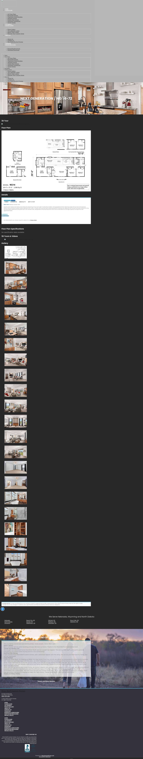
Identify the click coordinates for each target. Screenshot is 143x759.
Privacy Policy (33, 220)
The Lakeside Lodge (13, 31)
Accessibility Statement (44, 756)
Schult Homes (12, 22)
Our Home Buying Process (15, 42)
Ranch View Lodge (13, 32)
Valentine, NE (74, 621)
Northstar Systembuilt (14, 21)
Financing (8, 43)
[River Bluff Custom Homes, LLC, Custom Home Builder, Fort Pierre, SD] (30, 748)
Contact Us (11, 40)
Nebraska (7, 620)
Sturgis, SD (29, 621)
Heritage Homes (12, 18)
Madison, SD (52, 621)
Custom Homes (9, 25)
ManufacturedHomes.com (48, 755)
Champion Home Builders (15, 17)
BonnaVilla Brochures (14, 48)
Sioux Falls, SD (74, 620)
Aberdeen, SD (52, 623)
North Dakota (8, 621)
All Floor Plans (12, 14)
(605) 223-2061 (5, 696)
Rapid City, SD (30, 620)
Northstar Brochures (13, 50)
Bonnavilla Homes (13, 15)
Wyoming (7, 623)
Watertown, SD (30, 623)
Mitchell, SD (51, 620)
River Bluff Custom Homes (13, 691)
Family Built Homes (13, 20)
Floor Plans (8, 10)
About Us (7, 35)
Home (6, 9)
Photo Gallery (11, 29)
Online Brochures (9, 84)
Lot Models (8, 24)
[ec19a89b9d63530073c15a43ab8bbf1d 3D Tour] (16, 124)
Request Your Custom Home (16, 33)
